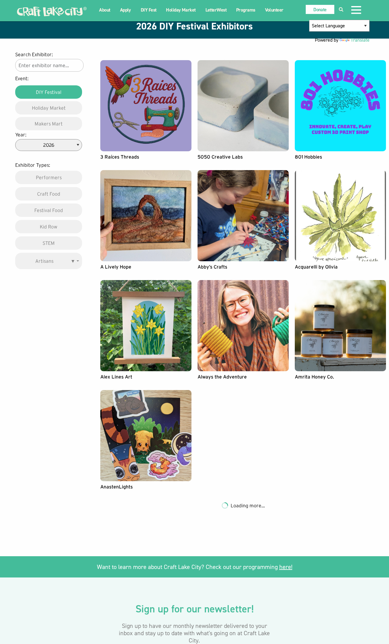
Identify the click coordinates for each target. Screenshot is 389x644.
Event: (22, 78)
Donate (319, 9)
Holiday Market (180, 10)
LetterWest (215, 10)
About (104, 10)
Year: (20, 134)
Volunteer (274, 10)
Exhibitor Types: (32, 165)
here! (285, 567)
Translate (360, 40)
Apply (125, 10)
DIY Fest (149, 10)
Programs (245, 10)
